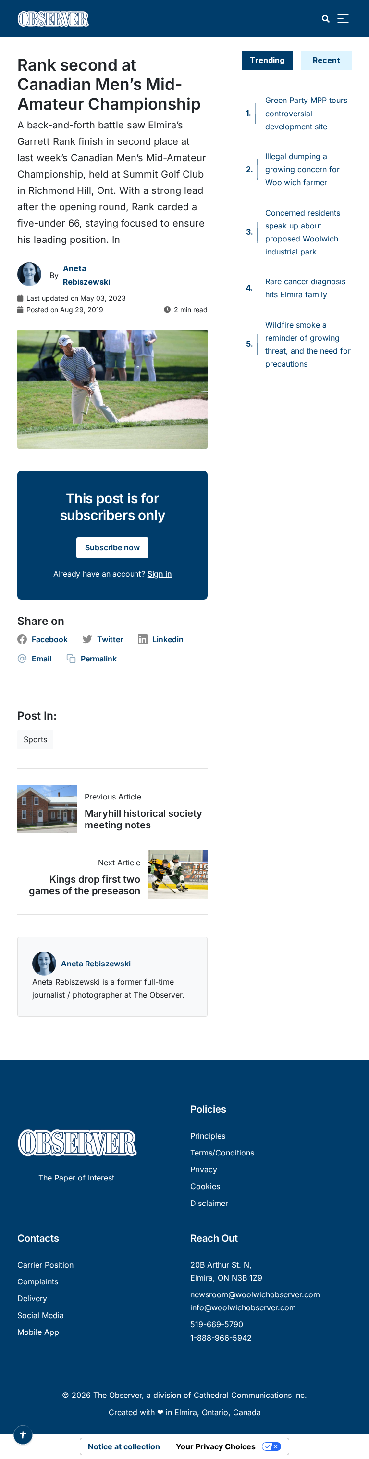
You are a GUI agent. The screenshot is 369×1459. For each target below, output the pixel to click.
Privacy (203, 1169)
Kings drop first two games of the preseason (84, 885)
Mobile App (38, 1332)
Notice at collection (124, 1446)
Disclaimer (209, 1203)
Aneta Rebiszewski (96, 963)
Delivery (32, 1298)
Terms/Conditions (222, 1152)
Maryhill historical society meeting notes (143, 819)
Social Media (40, 1315)
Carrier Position (45, 1264)
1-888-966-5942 (221, 1338)
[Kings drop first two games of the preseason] (174, 874)
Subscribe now (112, 547)
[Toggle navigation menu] (343, 19)
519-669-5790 (216, 1324)
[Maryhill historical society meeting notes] (51, 809)
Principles (207, 1136)
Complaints (37, 1281)
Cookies (205, 1186)
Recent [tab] (326, 60)
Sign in (160, 574)
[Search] (326, 19)
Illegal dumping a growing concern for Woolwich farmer (302, 169)
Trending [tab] (267, 60)
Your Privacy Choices (216, 1446)
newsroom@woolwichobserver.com (255, 1294)
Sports (35, 739)
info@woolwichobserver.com (243, 1307)
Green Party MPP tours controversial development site (306, 113)
